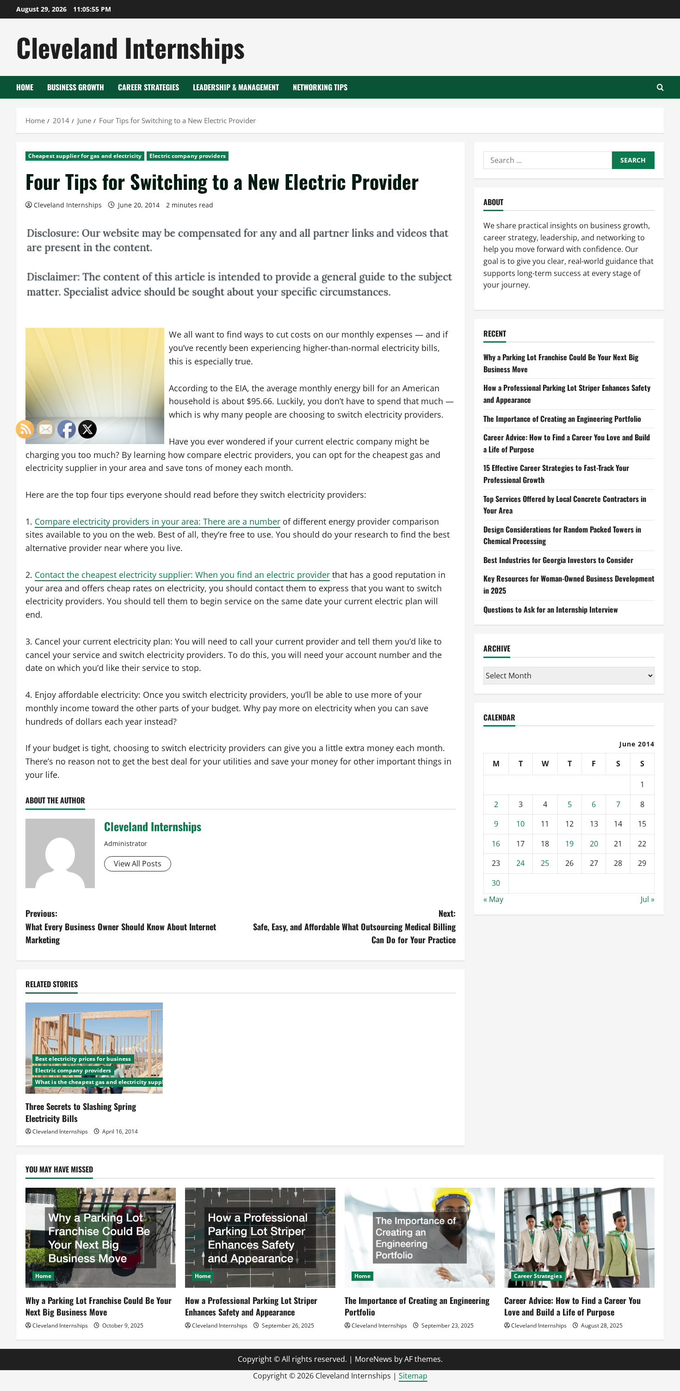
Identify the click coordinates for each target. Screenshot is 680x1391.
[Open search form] (660, 87)
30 (496, 883)
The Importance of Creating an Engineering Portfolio (562, 418)
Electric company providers (187, 156)
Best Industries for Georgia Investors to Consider (558, 559)
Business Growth (75, 87)
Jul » (648, 899)
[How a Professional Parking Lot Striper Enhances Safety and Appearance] (260, 1238)
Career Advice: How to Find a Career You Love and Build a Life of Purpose (572, 1306)
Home (24, 87)
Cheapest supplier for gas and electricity (85, 156)
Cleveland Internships (130, 47)
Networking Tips (320, 87)
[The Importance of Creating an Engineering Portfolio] (420, 1238)
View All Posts (137, 863)
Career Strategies (148, 87)
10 (520, 824)
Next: (354, 926)
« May (493, 899)
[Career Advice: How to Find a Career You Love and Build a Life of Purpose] (579, 1238)
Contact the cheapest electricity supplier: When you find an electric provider (182, 574)
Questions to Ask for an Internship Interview (550, 609)
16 (496, 844)
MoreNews (373, 1359)
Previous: (120, 926)
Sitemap (413, 1376)
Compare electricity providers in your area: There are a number (157, 521)
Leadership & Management (236, 87)
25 (545, 863)
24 (520, 863)
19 (569, 844)
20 (594, 844)
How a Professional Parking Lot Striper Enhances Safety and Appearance (251, 1306)
